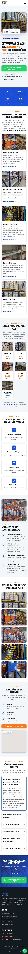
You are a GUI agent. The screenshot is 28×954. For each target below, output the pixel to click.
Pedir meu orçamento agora (15, 880)
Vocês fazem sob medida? (11, 824)
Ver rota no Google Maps (15, 726)
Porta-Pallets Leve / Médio (9, 916)
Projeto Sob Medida (7, 924)
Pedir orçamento (8, 166)
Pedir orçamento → (7, 936)
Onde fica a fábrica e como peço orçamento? (11, 840)
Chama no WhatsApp (8, 404)
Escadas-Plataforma (7, 919)
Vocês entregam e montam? (12, 848)
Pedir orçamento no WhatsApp (14, 68)
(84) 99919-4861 (8, 933)
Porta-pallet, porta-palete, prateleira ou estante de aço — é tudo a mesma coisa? (12, 782)
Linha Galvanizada (6, 921)
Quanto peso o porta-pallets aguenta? (12, 816)
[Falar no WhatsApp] (24, 951)
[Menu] (25, 3)
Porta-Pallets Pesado (7, 913)
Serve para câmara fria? (11, 831)
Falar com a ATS (8, 311)
